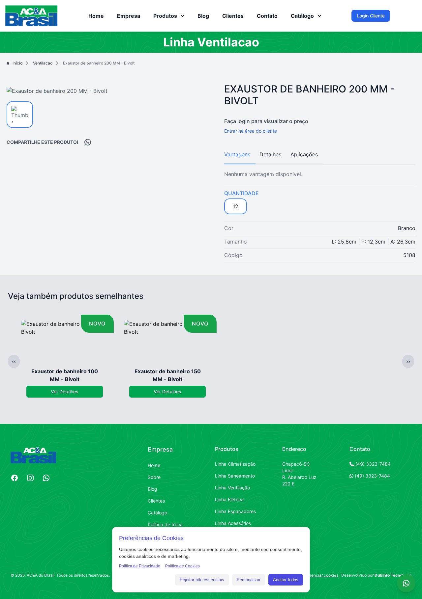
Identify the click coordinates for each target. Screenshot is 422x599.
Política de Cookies (182, 566)
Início (17, 63)
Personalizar (248, 579)
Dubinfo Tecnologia (393, 575)
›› (408, 361)
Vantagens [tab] (237, 154)
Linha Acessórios (233, 523)
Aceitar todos (285, 579)
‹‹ (14, 361)
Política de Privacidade (139, 566)
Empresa (128, 16)
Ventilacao (42, 63)
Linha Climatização (235, 464)
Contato (267, 16)
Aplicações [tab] (304, 154)
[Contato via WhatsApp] (406, 583)
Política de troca (165, 524)
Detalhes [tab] (270, 154)
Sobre (154, 477)
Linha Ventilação (232, 487)
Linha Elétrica (229, 499)
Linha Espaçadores (235, 511)
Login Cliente (371, 15)
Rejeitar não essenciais (202, 579)
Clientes (233, 16)
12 (235, 206)
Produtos (226, 449)
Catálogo (157, 512)
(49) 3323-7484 (372, 464)
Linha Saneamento (235, 476)
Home (96, 16)
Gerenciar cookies (321, 575)
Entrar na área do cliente (250, 131)
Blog (203, 16)
